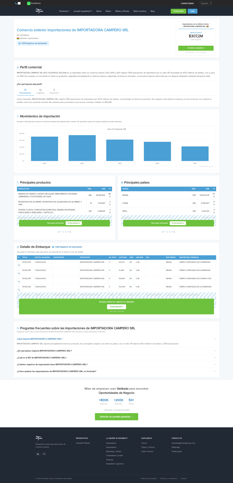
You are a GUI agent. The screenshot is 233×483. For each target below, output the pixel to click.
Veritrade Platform (83, 443)
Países (108, 11)
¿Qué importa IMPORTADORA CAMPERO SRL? (39, 339)
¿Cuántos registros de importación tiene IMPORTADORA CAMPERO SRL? (52, 364)
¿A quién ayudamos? (83, 11)
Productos (64, 11)
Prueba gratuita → (74, 223)
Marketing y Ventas (113, 451)
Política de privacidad (149, 478)
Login (193, 11)
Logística (40, 93)
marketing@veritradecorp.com (183, 443)
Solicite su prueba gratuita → (116, 416)
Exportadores (111, 447)
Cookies (184, 478)
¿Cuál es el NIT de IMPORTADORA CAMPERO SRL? (41, 358)
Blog (153, 11)
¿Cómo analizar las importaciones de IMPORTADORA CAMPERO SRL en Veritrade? (56, 371)
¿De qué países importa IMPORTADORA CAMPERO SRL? (44, 351)
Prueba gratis (179, 11)
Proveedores (25, 93)
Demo (98, 11)
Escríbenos (36, 3)
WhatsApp (176, 447)
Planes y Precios (122, 11)
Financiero (54, 93)
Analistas (109, 460)
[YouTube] (44, 454)
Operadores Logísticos (115, 464)
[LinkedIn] (38, 454)
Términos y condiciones (168, 478)
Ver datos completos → (196, 48)
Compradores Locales (114, 455)
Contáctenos (187, 3)
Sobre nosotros (139, 11)
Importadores (111, 443)
